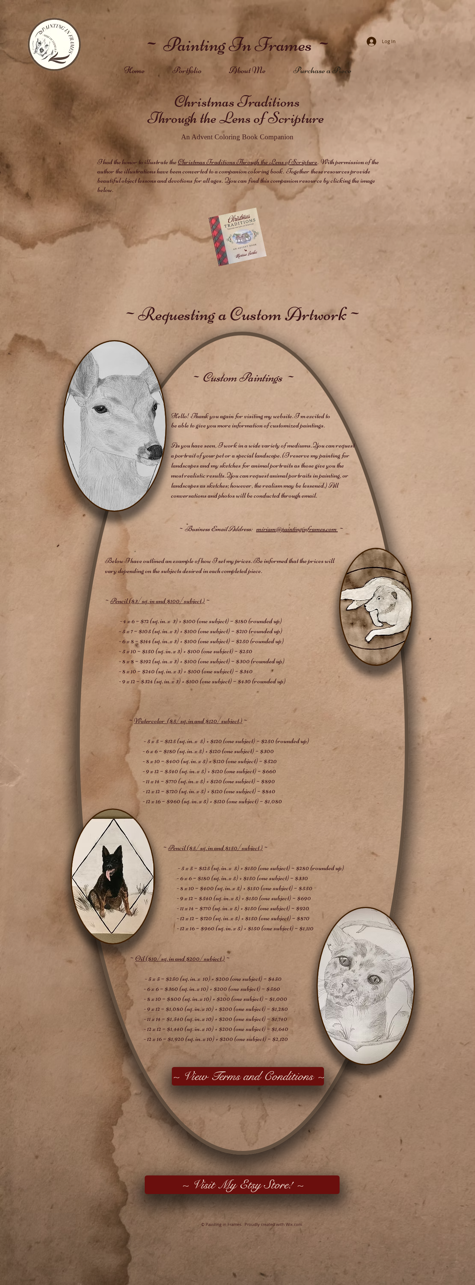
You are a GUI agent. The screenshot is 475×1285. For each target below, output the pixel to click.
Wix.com (294, 1224)
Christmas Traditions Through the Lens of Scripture (247, 161)
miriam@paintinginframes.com (296, 528)
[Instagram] (402, 1224)
